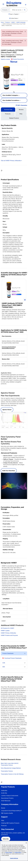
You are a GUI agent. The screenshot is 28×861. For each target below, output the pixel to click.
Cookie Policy (18, 852)
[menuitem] (2, 22)
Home (2, 22)
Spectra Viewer (7, 409)
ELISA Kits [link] (4, 793)
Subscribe (6, 839)
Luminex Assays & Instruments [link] (9, 795)
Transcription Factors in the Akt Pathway (12, 774)
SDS (3, 666)
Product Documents (18, 59)
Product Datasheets (7, 653)
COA (3, 663)
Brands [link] (3, 808)
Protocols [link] (4, 825)
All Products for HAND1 (7, 628)
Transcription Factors (7, 771)
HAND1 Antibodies (20, 22)
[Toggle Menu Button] (3, 4)
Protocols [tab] (7, 114)
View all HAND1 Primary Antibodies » (11, 160)
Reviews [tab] (21, 109)
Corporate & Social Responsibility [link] (10, 810)
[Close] (25, 31)
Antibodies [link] (4, 790)
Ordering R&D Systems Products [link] (10, 823)
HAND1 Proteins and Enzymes (9, 635)
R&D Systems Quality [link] (7, 813)
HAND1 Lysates (5, 630)
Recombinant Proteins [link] (7, 798)
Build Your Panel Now (8, 470)
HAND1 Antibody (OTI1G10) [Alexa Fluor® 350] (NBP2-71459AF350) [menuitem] (13, 24)
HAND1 (13, 22)
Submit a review (5, 59)
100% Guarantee (22, 105)
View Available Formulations (10, 100)
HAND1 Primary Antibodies (8, 633)
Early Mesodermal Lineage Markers (11, 768)
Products (7, 22)
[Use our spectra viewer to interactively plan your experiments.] (14, 420)
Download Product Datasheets (13, 658)
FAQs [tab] (20, 114)
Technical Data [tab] (8, 109)
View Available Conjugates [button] (10, 95)
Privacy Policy (8, 852)
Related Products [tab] (14, 118)
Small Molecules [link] (5, 800)
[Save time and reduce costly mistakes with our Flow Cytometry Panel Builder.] (14, 485)
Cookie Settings (14, 858)
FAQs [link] (2, 820)
